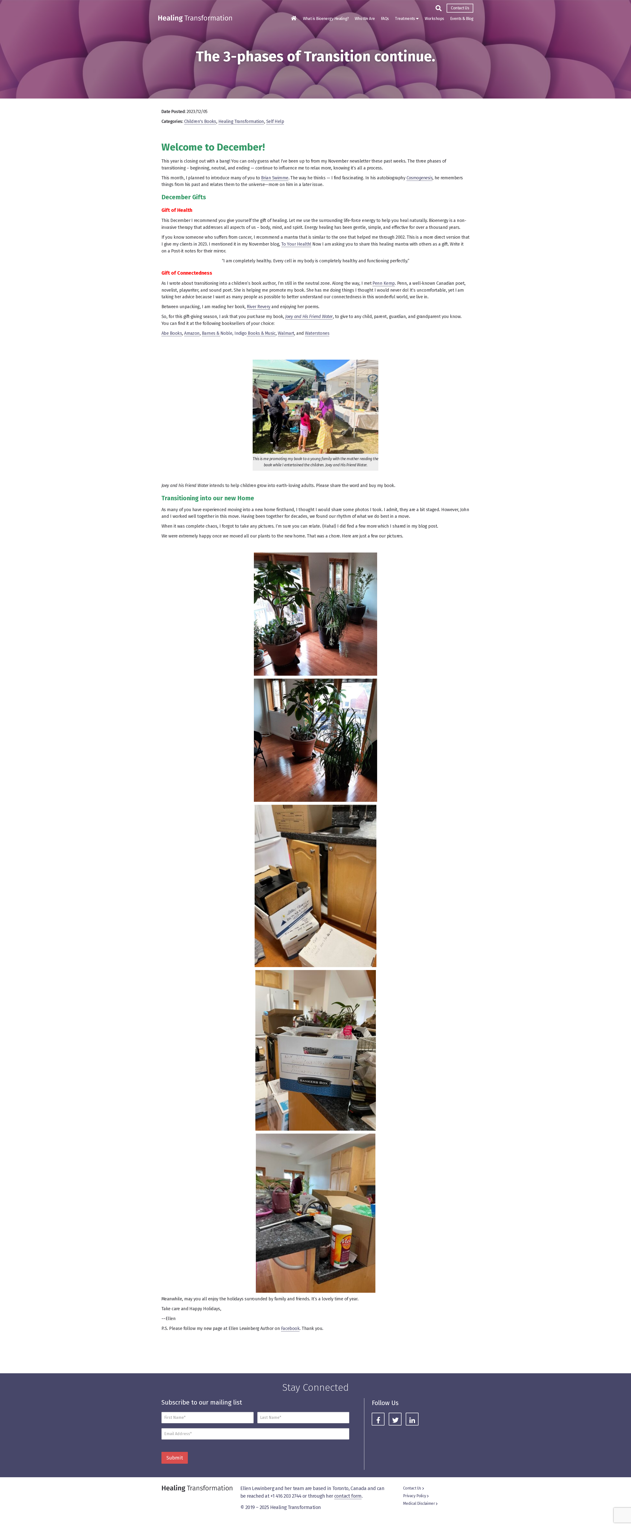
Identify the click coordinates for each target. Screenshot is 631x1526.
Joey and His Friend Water (309, 316)
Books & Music (261, 333)
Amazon (192, 333)
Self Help (275, 121)
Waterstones (317, 333)
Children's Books (200, 121)
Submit (174, 1458)
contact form (348, 1496)
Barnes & (211, 333)
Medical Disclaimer (419, 1503)
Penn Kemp (383, 283)
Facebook (290, 1328)
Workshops (434, 18)
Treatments (405, 18)
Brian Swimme (274, 178)
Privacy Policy (414, 1495)
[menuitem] (460, 8)
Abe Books (171, 333)
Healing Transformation (241, 121)
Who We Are (365, 18)
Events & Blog (461, 18)
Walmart (286, 333)
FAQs (385, 18)
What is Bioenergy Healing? (326, 18)
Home (294, 18)
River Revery (258, 306)
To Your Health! (296, 244)
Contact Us (460, 8)
